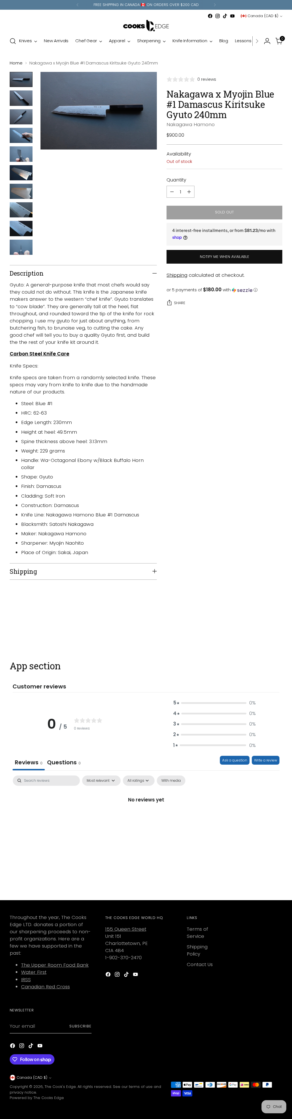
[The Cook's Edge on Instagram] (217, 16)
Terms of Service (197, 933)
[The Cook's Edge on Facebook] (210, 16)
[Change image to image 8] (21, 209)
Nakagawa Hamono (191, 124)
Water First (33, 972)
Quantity (176, 179)
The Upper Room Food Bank (55, 965)
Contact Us (200, 964)
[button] (224, 290)
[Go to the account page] (267, 41)
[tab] (64, 763)
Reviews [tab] (28, 762)
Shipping (177, 275)
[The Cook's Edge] (146, 25)
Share (179, 303)
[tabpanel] (146, 819)
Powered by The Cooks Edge (37, 1097)
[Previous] (77, 5)
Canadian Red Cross (45, 986)
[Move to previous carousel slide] (264, 630)
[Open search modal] (13, 41)
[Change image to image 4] (21, 135)
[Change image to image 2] (21, 98)
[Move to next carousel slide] (277, 630)
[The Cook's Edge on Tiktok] (225, 16)
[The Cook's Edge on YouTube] (232, 16)
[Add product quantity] (189, 191)
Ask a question (234, 760)
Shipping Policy (197, 950)
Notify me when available (224, 256)
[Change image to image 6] (21, 172)
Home (16, 63)
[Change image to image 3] (21, 116)
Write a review (265, 760)
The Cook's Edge (60, 1086)
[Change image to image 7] (21, 191)
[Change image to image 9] (21, 228)
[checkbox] (171, 780)
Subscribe (80, 1026)
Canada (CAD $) (263, 16)
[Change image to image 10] (21, 247)
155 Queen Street (125, 929)
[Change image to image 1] (21, 79)
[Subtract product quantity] (172, 191)
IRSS (26, 979)
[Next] (214, 5)
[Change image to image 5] (21, 153)
